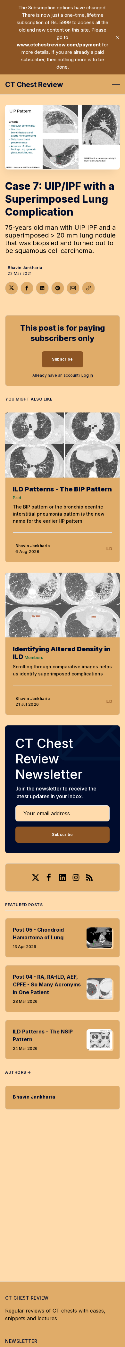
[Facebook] (49, 877)
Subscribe (62, 359)
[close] (117, 37)
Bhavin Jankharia (25, 267)
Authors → (18, 1072)
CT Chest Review (34, 84)
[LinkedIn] (62, 877)
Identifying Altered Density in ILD (61, 653)
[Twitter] (35, 877)
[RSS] (89, 877)
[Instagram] (76, 877)
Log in (87, 375)
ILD (109, 548)
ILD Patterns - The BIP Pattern (62, 489)
